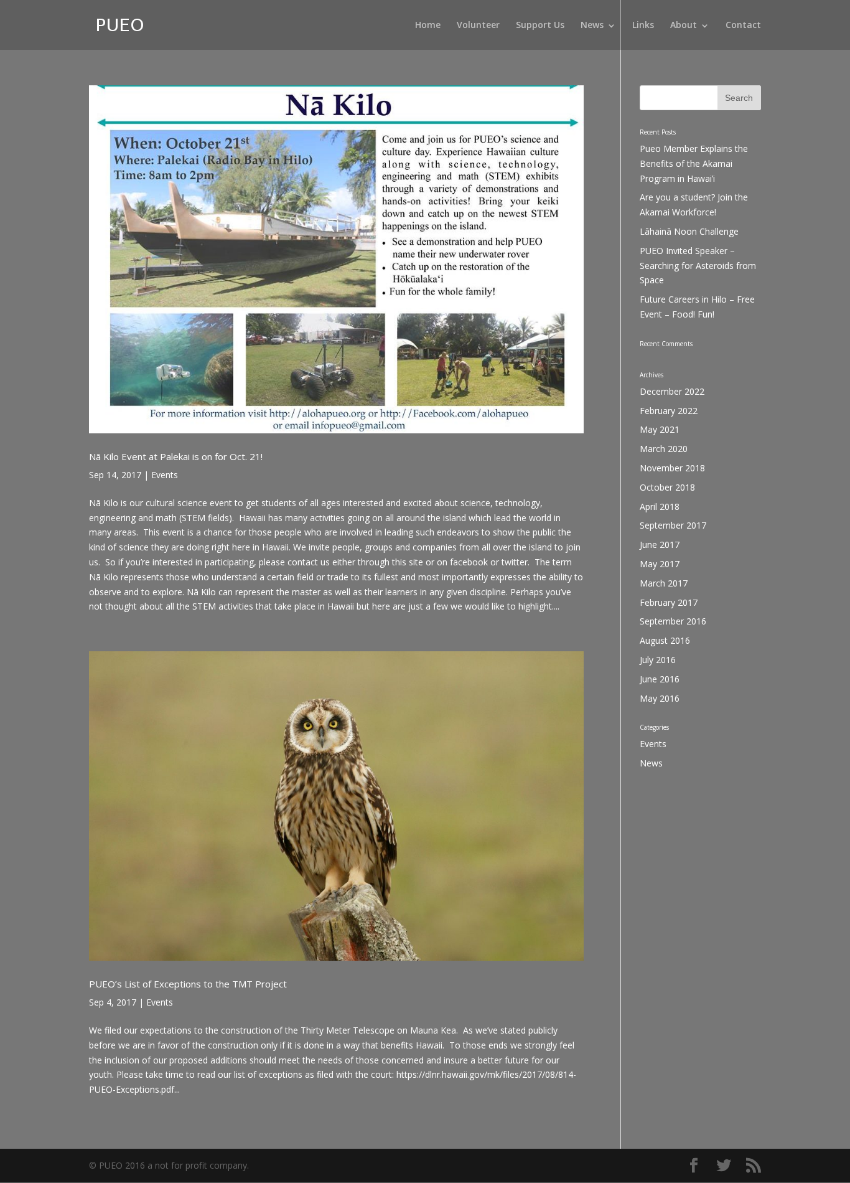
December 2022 (672, 391)
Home (428, 26)
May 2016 (660, 698)
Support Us (540, 26)
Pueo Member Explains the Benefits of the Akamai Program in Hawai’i (694, 163)
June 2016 (660, 679)
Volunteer (478, 26)
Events (164, 475)
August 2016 (665, 640)
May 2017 (660, 564)
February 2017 (669, 602)
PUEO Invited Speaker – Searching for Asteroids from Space (698, 265)
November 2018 (672, 468)
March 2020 (664, 449)
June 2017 (660, 544)
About (683, 26)
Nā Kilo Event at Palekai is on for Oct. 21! (176, 456)
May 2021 (660, 429)
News (592, 26)
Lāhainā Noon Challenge (689, 231)
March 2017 (664, 583)
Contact (743, 26)
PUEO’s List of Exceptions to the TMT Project (188, 984)
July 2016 (658, 660)
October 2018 (667, 487)
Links (643, 26)
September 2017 (673, 525)
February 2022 (669, 411)
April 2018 (660, 506)
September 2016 (673, 621)
